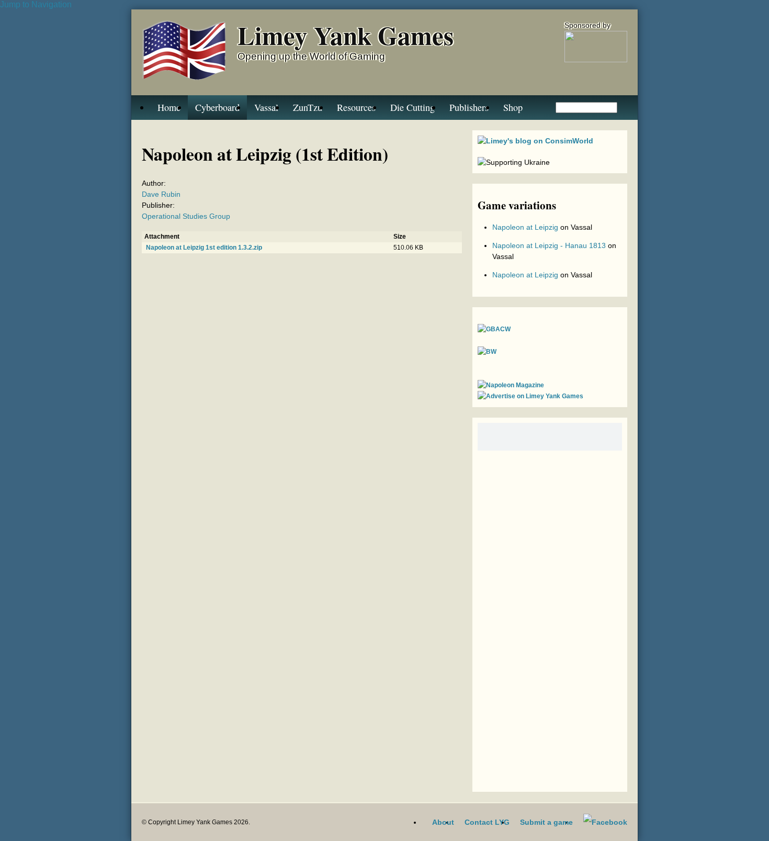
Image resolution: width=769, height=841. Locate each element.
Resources (356, 107)
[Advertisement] (550, 619)
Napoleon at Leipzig (525, 227)
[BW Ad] (487, 351)
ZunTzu (307, 107)
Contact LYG (487, 822)
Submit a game (546, 822)
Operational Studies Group (186, 216)
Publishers (469, 107)
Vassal (266, 107)
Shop (513, 107)
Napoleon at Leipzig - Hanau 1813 (549, 245)
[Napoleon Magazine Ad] (511, 385)
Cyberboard (217, 107)
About (443, 822)
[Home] (184, 52)
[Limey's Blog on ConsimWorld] (535, 141)
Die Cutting (412, 107)
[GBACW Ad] (494, 329)
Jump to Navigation (36, 4)
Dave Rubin (161, 194)
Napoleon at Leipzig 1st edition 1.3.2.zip (204, 247)
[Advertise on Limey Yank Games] (530, 396)
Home (168, 107)
